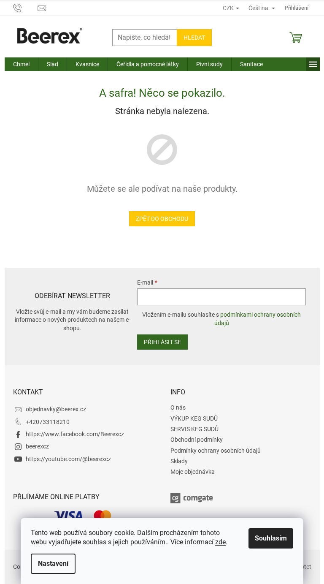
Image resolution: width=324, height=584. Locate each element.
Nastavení (53, 564)
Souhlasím (271, 538)
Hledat (194, 37)
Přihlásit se (162, 342)
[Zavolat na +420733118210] (25, 7)
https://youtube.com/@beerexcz (68, 459)
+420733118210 (48, 421)
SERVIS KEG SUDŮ (194, 429)
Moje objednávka (192, 471)
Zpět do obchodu (162, 218)
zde (220, 542)
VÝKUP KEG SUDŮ (194, 418)
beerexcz (37, 446)
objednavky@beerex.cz (56, 409)
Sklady (179, 461)
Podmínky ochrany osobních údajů (215, 450)
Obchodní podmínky (196, 439)
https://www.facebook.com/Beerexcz (75, 434)
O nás (178, 407)
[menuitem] (21, 64)
